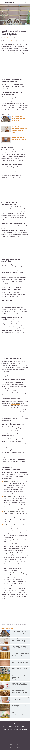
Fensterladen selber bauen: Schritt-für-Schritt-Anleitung (20, 139)
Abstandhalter (15, 403)
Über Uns (15, 737)
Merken (13, 40)
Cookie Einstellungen (15, 741)
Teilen (19, 40)
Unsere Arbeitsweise (15, 739)
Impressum (15, 742)
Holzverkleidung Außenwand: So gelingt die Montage (19, 118)
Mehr (24, 40)
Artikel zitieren (6, 40)
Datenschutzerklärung (15, 744)
